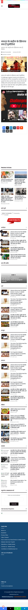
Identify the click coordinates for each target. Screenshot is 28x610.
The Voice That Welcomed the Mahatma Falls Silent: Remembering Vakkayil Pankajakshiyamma (18, 301)
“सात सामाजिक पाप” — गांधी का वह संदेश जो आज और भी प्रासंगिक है (20, 198)
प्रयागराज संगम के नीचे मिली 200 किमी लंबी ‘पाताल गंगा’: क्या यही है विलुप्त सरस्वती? (20, 182)
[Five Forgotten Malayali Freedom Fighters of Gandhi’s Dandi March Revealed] (5, 310)
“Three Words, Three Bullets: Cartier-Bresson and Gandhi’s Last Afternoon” (18, 459)
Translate (6, 215)
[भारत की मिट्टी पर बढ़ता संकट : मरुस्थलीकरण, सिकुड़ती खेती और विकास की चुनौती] (5, 249)
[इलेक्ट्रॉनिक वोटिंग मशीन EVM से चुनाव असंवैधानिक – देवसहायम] (5, 433)
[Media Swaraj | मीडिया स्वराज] (14, 6)
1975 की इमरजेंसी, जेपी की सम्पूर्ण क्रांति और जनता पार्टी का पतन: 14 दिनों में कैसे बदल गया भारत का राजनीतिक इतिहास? (18, 467)
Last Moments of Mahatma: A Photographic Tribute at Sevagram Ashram (12, 279)
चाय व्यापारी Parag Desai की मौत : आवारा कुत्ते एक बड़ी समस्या (18, 438)
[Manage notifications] (3, 607)
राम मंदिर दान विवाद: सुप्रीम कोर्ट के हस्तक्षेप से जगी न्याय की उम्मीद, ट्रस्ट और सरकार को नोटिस (18, 242)
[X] (7, 127)
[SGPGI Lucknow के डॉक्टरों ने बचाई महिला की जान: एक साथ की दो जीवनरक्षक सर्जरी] (5, 426)
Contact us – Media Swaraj (8, 546)
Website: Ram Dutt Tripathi (8, 542)
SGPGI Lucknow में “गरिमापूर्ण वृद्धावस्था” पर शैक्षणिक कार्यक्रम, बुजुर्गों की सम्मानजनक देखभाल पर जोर (18, 418)
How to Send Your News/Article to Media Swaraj (13, 539)
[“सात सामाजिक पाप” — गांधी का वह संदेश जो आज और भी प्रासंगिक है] (21, 191)
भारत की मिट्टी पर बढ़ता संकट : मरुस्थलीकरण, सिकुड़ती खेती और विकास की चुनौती (17, 249)
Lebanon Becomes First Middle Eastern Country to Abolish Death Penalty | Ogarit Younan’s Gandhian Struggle (18, 234)
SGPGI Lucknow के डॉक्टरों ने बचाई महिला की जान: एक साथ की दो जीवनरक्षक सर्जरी (18, 426)
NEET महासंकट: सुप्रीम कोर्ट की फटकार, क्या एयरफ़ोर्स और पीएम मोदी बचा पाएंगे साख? (17, 475)
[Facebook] (3, 127)
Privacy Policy (4, 535)
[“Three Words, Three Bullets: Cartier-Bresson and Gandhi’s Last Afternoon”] (5, 459)
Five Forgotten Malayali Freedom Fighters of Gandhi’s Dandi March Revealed (18, 309)
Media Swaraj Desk (6, 52)
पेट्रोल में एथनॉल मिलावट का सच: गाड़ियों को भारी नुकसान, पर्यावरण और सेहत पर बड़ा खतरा (18, 256)
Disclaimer (3, 533)
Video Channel (5, 537)
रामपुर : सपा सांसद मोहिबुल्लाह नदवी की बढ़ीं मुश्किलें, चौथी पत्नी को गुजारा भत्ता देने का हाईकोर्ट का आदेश (7, 199)
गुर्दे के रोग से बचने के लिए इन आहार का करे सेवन (7, 180)
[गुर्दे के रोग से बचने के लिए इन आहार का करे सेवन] (7, 174)
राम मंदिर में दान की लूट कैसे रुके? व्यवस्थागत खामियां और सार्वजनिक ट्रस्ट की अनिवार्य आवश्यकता (18, 452)
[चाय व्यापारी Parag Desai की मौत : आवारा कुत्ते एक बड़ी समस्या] (5, 440)
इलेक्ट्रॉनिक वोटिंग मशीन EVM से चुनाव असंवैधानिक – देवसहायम (17, 432)
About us (3, 530)
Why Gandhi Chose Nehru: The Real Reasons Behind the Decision (18, 482)
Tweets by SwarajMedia (7, 586)
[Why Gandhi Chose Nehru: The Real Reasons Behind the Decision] (5, 483)
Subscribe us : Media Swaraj (8, 544)
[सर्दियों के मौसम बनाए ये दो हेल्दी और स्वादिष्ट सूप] (5, 411)
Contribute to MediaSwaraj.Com (9, 549)
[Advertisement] (14, 24)
